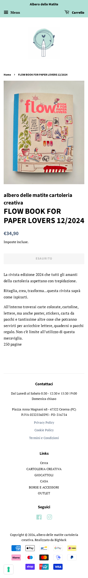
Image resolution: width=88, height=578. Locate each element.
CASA (44, 481)
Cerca (44, 463)
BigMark (60, 540)
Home (7, 75)
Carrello (77, 12)
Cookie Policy (44, 430)
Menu (15, 12)
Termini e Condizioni (44, 438)
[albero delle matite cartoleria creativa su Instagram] (49, 518)
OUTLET (44, 493)
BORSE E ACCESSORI (44, 487)
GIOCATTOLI (44, 475)
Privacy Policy (44, 422)
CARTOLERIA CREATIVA (44, 469)
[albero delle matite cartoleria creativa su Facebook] (39, 518)
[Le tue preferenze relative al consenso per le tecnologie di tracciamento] (8, 569)
